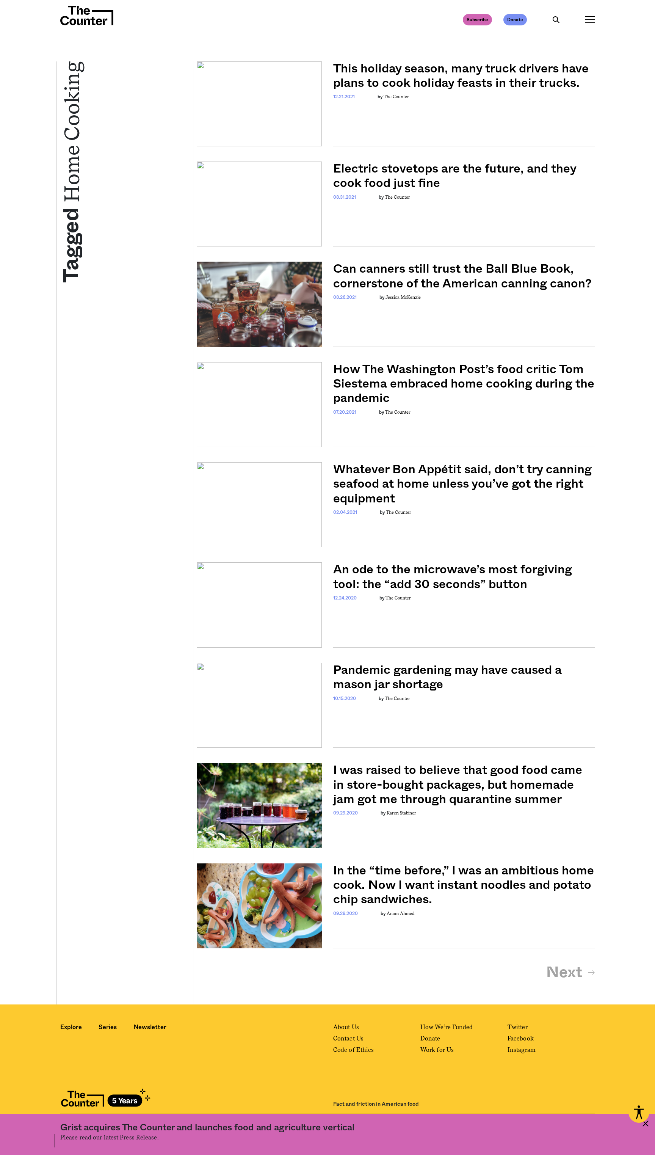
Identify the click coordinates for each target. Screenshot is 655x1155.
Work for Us (437, 1049)
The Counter (396, 96)
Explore (71, 1027)
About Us (346, 1027)
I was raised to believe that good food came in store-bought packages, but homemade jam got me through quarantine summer (457, 784)
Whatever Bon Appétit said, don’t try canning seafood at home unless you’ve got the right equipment (462, 484)
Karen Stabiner (401, 813)
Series (108, 1027)
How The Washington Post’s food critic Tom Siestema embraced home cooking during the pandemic (463, 384)
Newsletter (149, 1027)
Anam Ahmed (401, 913)
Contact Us (348, 1038)
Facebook (521, 1038)
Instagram (522, 1049)
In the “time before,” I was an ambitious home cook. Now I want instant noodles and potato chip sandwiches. (463, 885)
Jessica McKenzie (403, 297)
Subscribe (477, 19)
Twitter (518, 1027)
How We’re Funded (446, 1027)
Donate (515, 19)
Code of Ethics (353, 1049)
